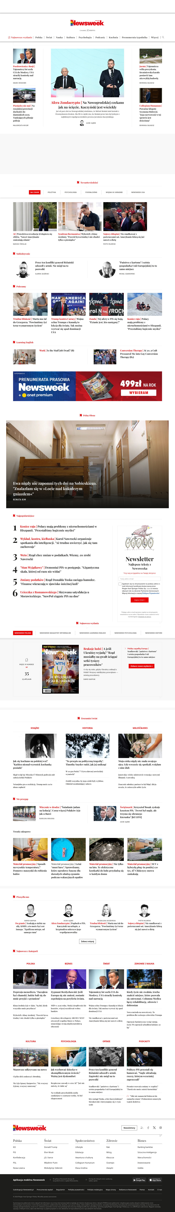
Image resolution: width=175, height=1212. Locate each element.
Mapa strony (111, 1190)
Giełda (140, 1168)
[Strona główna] (87, 23)
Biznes (142, 1140)
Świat (49, 37)
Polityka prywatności (76, 1190)
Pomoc (142, 1190)
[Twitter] (154, 1128)
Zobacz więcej (87, 941)
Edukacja (79, 1152)
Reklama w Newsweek (128, 1190)
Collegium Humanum (85, 1162)
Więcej (154, 37)
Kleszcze (110, 1157)
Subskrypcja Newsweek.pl (23, 1190)
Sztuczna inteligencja (147, 1152)
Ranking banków (145, 1147)
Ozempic (110, 1162)
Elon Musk (49, 1152)
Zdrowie (111, 1140)
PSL (14, 1162)
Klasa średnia (81, 1168)
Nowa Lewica (19, 1168)
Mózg (109, 1152)
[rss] (141, 1128)
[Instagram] (160, 1128)
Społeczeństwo (85, 1140)
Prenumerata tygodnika (134, 37)
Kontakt (151, 1190)
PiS (14, 1152)
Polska (38, 37)
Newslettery (129, 1128)
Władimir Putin (51, 1162)
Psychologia (85, 37)
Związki (109, 1168)
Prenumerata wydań (45, 1190)
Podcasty (100, 37)
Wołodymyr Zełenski (53, 1168)
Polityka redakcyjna (95, 1190)
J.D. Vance (48, 1157)
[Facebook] (148, 1128)
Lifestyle (79, 1147)
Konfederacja (19, 1157)
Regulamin (60, 1190)
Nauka (59, 37)
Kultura (71, 37)
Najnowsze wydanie (21, 37)
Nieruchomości (144, 1157)
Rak (108, 1147)
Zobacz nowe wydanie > (142, 666)
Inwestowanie (144, 1162)
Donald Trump (50, 1147)
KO (14, 1147)
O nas (159, 1190)
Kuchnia (113, 37)
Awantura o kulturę (84, 1157)
